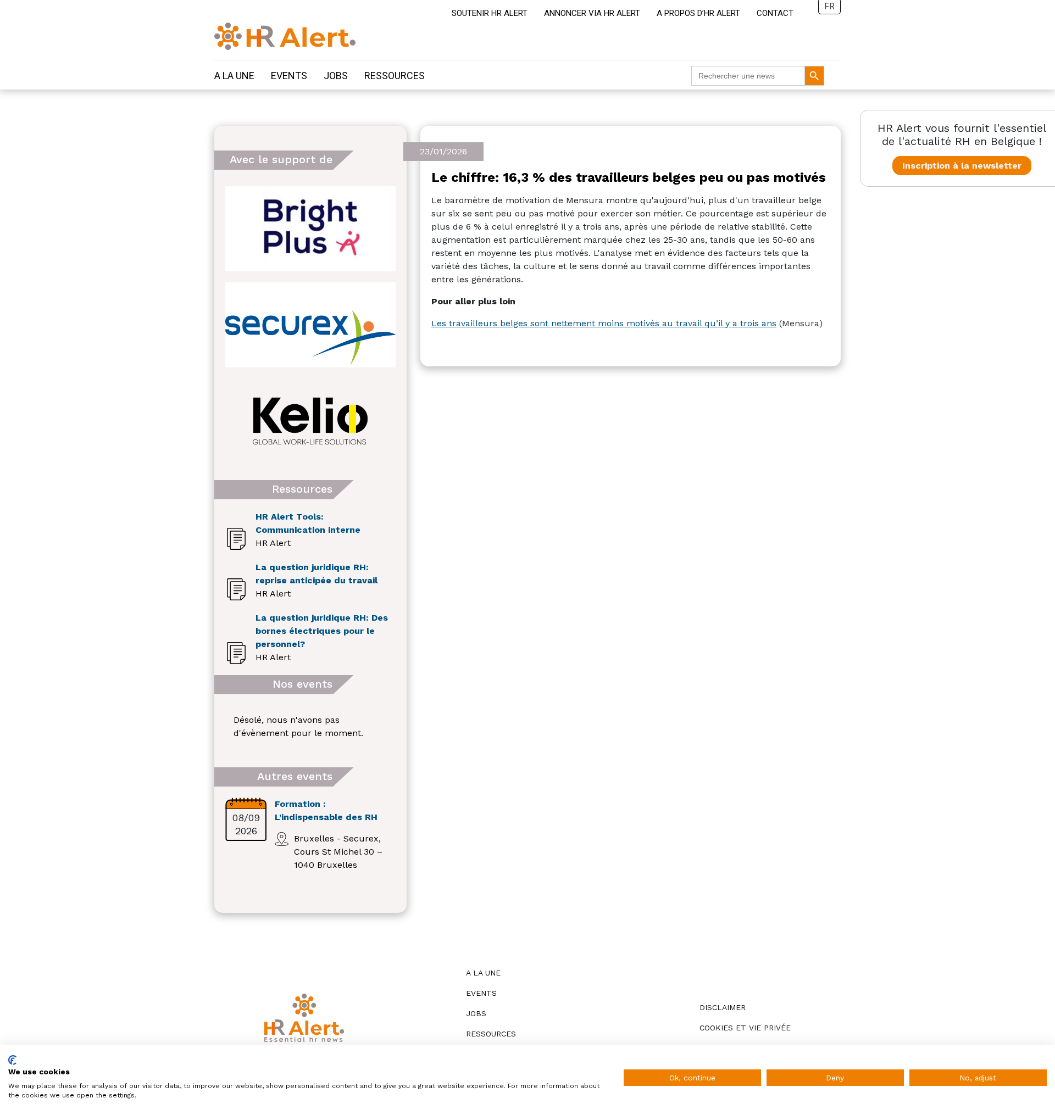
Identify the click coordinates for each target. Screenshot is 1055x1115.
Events (289, 75)
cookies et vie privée (745, 1027)
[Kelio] (310, 421)
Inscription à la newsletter (961, 165)
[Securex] (310, 324)
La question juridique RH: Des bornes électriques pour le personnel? (322, 630)
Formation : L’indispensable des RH (326, 810)
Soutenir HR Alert (490, 13)
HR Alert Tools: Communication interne (308, 523)
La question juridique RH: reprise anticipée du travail (316, 574)
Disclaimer (722, 1007)
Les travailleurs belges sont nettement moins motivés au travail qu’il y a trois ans (603, 323)
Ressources (394, 75)
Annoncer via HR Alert (592, 13)
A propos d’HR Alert (698, 13)
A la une (234, 75)
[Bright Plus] (310, 228)
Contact (775, 13)
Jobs (336, 75)
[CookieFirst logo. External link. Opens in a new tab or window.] (12, 1060)
